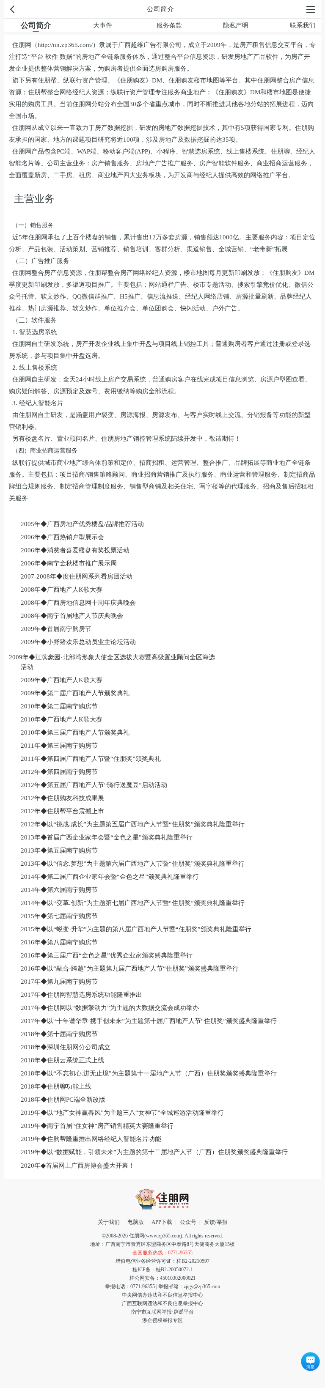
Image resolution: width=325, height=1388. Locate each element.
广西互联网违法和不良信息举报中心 (162, 1303)
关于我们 (109, 1222)
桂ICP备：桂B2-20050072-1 (162, 1270)
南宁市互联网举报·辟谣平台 (162, 1312)
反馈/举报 (216, 1222)
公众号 (188, 1222)
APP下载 (161, 1222)
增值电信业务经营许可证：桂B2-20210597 (162, 1261)
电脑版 (135, 1222)
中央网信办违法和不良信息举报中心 (162, 1295)
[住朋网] (162, 1199)
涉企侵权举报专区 (162, 1320)
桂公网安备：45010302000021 (162, 1278)
